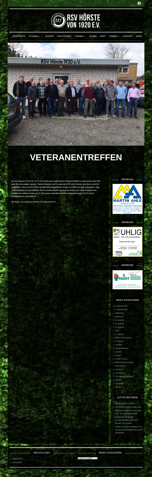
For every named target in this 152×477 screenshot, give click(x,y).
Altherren (119, 317)
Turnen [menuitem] (79, 36)
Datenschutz (17, 459)
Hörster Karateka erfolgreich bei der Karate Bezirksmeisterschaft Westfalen (128, 430)
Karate (118, 355)
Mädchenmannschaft (124, 362)
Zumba (118, 387)
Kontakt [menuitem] (128, 36)
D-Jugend (119, 327)
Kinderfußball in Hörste (125, 403)
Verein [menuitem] (113, 36)
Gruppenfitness (121, 348)
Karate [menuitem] (49, 36)
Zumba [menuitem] (93, 36)
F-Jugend (119, 341)
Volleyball (119, 384)
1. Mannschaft (121, 306)
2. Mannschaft (121, 309)
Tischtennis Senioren (124, 377)
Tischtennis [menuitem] (64, 36)
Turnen (118, 380)
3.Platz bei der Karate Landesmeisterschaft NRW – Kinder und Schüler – (127, 420)
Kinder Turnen (121, 359)
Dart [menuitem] (103, 36)
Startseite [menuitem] (18, 36)
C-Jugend (119, 324)
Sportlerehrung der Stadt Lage (128, 407)
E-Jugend (119, 334)
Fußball (118, 345)
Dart (117, 331)
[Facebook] (139, 3)
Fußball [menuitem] (34, 36)
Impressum (17, 462)
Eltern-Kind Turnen (123, 338)
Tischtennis (120, 373)
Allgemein (119, 313)
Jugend (118, 352)
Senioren (119, 369)
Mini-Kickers (120, 366)
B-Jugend (119, 320)
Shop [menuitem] (139, 36)
